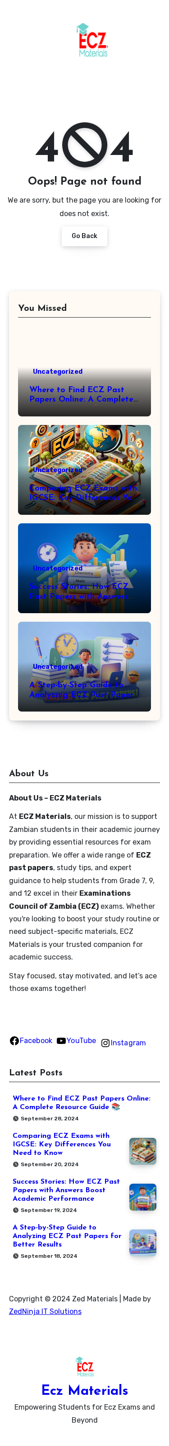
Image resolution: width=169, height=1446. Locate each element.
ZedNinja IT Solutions (45, 1311)
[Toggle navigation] (16, 45)
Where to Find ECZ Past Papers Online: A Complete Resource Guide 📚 (81, 400)
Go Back (84, 236)
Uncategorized (57, 372)
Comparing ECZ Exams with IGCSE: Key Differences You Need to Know (83, 498)
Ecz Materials (84, 1391)
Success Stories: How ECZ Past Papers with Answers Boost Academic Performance (66, 1190)
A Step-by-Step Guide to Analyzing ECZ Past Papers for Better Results (83, 695)
